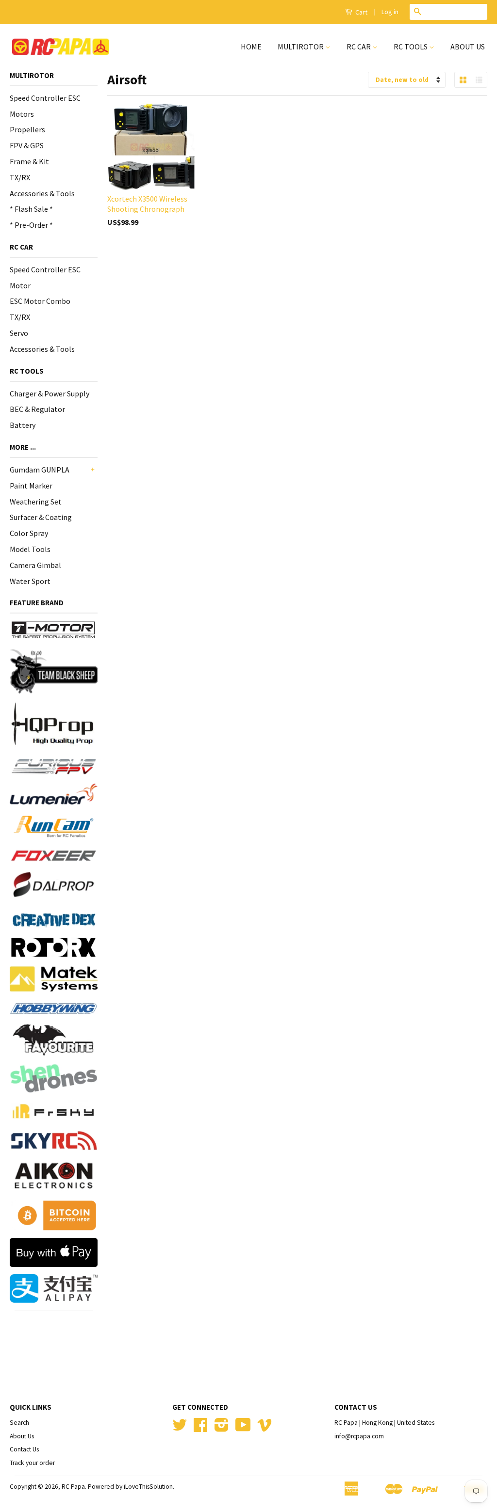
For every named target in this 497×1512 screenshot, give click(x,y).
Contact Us (24, 1449)
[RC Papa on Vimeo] (264, 1428)
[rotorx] (54, 947)
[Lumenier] (54, 794)
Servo (19, 333)
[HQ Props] (54, 724)
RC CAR (359, 46)
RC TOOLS (411, 46)
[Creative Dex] (54, 920)
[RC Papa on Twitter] (179, 1428)
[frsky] (54, 1111)
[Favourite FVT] (54, 1040)
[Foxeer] (54, 855)
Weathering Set (36, 501)
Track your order (32, 1463)
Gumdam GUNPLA (39, 469)
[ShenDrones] (54, 1078)
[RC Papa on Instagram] (221, 1428)
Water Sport (30, 581)
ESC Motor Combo (40, 301)
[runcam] (54, 827)
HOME (251, 46)
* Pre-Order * (31, 225)
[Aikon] (54, 1175)
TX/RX (20, 177)
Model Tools (30, 549)
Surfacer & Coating (41, 517)
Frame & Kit (29, 161)
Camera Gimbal (35, 565)
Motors (22, 114)
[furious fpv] (54, 765)
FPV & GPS (27, 145)
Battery (22, 425)
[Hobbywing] (54, 1008)
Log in (389, 11)
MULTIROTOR (301, 46)
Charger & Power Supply (49, 393)
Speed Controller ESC (45, 98)
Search (19, 1422)
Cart (360, 12)
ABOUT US (467, 46)
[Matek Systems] (54, 979)
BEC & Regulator (37, 409)
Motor (20, 285)
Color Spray (29, 533)
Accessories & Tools (42, 193)
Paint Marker (31, 485)
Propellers (27, 129)
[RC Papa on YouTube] (243, 1428)
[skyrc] (54, 1140)
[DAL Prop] (54, 886)
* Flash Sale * (31, 209)
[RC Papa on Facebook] (200, 1428)
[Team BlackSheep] (54, 671)
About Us (22, 1436)
